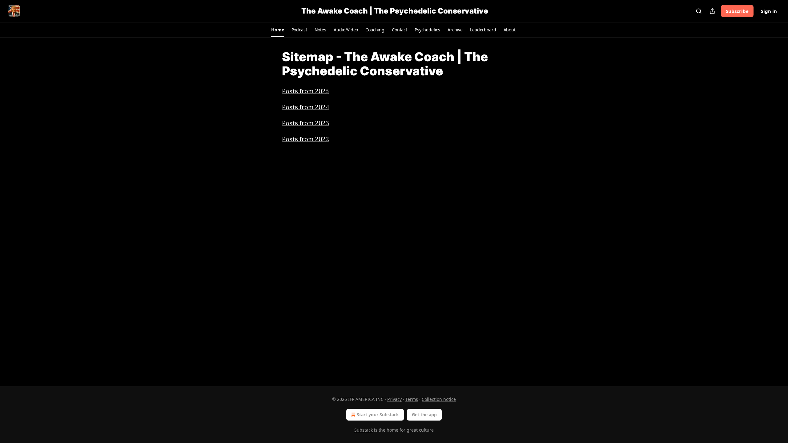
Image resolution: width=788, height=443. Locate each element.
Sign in (769, 11)
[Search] (699, 11)
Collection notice (439, 399)
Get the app (424, 414)
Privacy (394, 399)
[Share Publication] (712, 11)
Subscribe (737, 11)
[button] (277, 29)
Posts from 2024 (305, 107)
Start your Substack (378, 414)
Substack (363, 430)
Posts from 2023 (305, 123)
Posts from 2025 (305, 91)
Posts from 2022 (305, 139)
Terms (411, 399)
